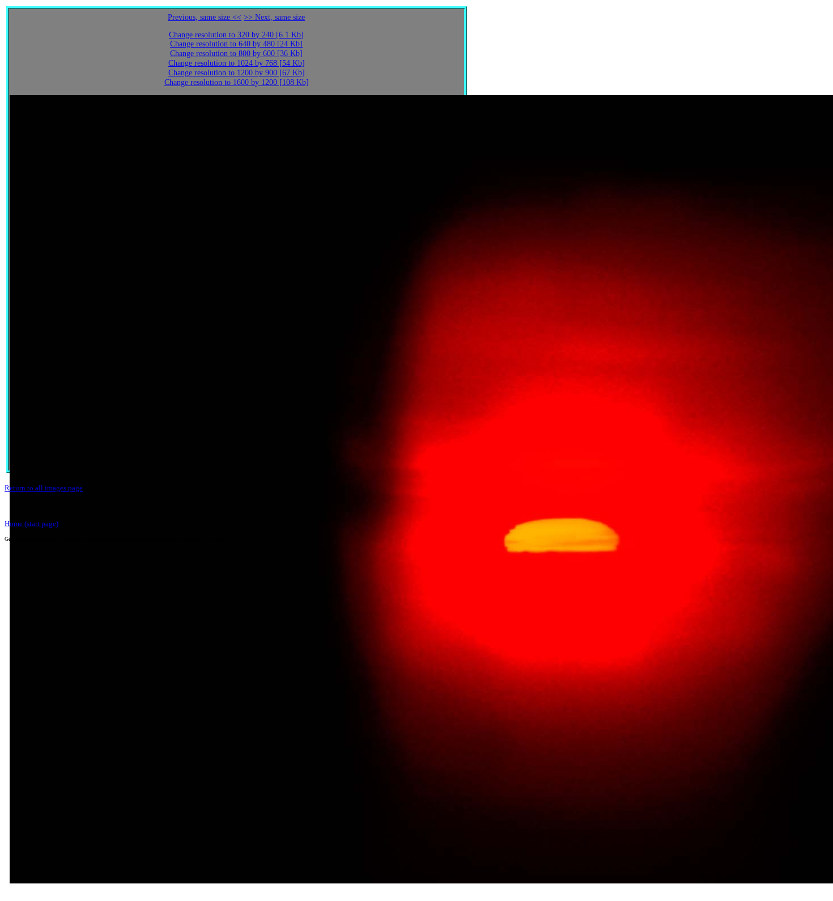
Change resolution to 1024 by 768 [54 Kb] (236, 63)
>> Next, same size (274, 17)
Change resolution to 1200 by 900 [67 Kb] (236, 73)
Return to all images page (44, 488)
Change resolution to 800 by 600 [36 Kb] (236, 53)
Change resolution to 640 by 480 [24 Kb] (236, 44)
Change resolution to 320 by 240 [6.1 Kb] (236, 35)
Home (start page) (31, 523)
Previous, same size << (204, 17)
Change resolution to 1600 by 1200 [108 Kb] (236, 82)
